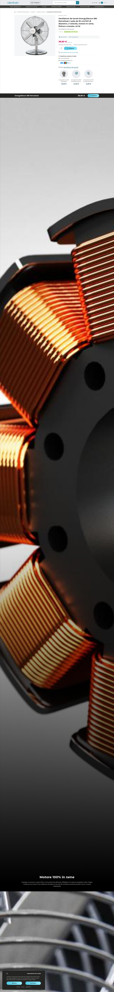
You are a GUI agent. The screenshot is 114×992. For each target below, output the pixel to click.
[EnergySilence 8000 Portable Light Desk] (76, 74)
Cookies (18, 986)
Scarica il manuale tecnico (80, 44)
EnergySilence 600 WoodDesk (64, 80)
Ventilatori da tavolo (70, 67)
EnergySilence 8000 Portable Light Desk (76, 80)
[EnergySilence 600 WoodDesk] (64, 74)
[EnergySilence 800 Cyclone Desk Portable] (88, 74)
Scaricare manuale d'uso (65, 44)
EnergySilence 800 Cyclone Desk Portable (88, 80)
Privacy (22, 986)
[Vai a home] (15, 12)
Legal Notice (28, 986)
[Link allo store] (13, 3)
